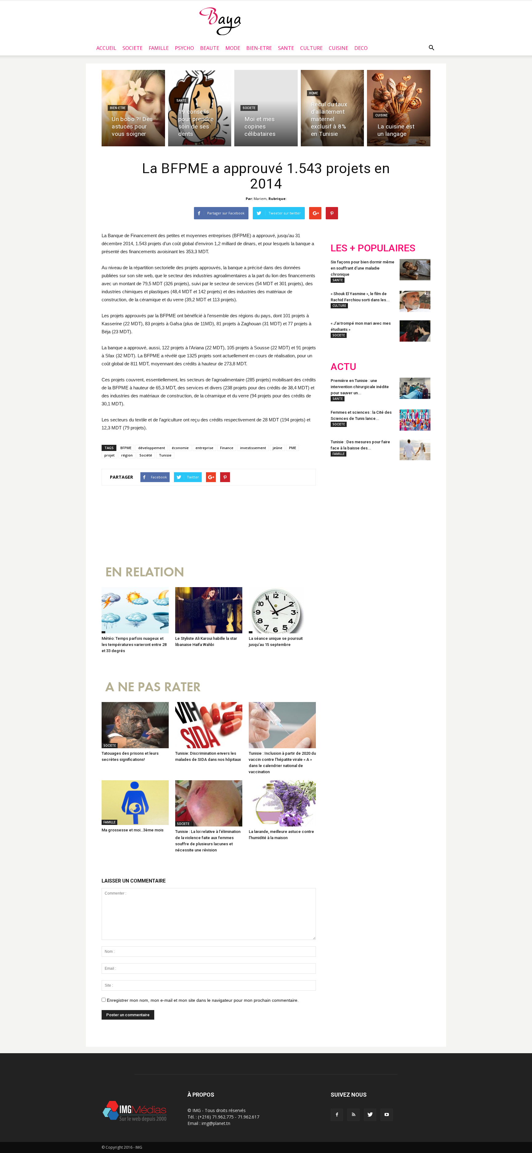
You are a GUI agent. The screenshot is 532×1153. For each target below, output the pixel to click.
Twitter (365, 505)
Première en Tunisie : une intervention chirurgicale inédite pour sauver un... (360, 386)
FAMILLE (159, 48)
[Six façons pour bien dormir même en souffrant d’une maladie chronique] (415, 269)
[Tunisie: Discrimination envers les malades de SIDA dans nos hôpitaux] (208, 725)
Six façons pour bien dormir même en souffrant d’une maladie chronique (362, 268)
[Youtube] (387, 1115)
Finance (226, 447)
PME (292, 447)
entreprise (204, 447)
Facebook (342, 505)
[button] (431, 48)
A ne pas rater (153, 687)
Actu (343, 366)
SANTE (286, 48)
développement (151, 447)
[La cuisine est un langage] (398, 108)
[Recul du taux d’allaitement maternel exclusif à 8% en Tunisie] (332, 108)
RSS (388, 505)
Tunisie (165, 455)
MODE (232, 48)
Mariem (260, 198)
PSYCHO (184, 48)
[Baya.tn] (220, 21)
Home (313, 93)
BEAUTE (209, 48)
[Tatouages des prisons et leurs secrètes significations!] (135, 725)
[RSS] (353, 1115)
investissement (253, 447)
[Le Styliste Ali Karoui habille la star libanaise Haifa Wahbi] (208, 610)
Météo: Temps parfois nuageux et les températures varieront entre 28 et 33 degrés (134, 644)
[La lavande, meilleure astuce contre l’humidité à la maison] (282, 803)
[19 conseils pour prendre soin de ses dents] (200, 108)
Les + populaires (373, 248)
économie (180, 447)
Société (145, 455)
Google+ (412, 505)
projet (109, 455)
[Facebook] (337, 1115)
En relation (144, 572)
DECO (361, 48)
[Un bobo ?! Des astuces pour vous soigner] (133, 108)
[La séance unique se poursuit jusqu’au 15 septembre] (282, 610)
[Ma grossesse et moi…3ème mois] (135, 802)
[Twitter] (370, 1115)
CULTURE (311, 48)
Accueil (106, 48)
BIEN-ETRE (259, 48)
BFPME (125, 447)
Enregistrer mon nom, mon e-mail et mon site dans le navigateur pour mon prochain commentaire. (203, 1000)
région (127, 455)
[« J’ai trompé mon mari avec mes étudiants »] (415, 331)
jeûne (277, 447)
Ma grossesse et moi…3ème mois (132, 830)
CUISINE (338, 48)
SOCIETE (133, 48)
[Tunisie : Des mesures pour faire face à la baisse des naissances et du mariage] (415, 449)
